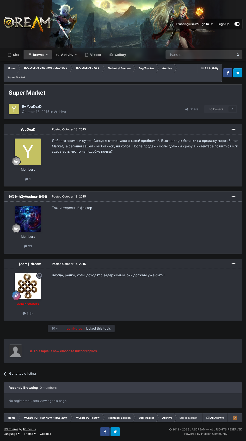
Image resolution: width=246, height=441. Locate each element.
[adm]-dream (30, 264)
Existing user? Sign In (193, 24)
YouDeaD (34, 106)
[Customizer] (237, 24)
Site (15, 55)
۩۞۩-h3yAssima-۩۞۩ (27, 196)
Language (11, 433)
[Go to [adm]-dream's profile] (28, 286)
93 (29, 246)
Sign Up (223, 24)
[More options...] (233, 129)
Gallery (120, 55)
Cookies (45, 433)
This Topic (220, 54)
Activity (67, 55)
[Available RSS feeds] (235, 417)
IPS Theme (11, 429)
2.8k (29, 313)
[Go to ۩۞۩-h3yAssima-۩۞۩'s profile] (28, 219)
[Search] (238, 54)
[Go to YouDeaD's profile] (14, 109)
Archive (60, 112)
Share (193, 109)
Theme (29, 433)
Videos (95, 55)
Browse (38, 55)
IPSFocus (29, 429)
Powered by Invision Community (206, 433)
